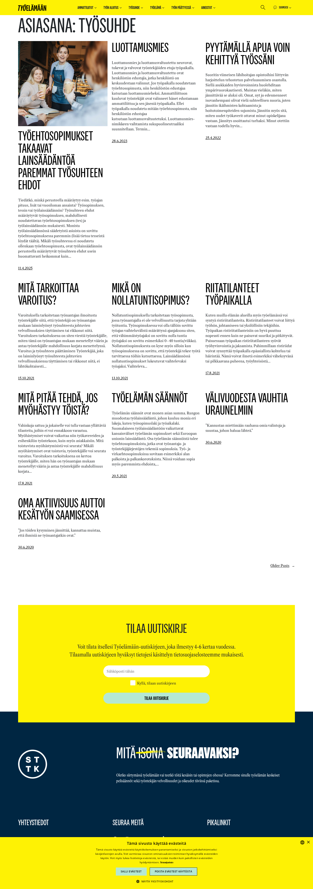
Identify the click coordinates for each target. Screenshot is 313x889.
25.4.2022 (213, 138)
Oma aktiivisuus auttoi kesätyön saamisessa (61, 509)
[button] (156, 881)
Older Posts (282, 566)
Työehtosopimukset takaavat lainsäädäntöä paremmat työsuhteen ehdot (60, 160)
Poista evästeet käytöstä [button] (173, 871)
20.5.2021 (119, 476)
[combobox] (302, 842)
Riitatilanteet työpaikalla (232, 293)
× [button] (308, 842)
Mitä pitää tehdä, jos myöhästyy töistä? (58, 403)
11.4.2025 (25, 268)
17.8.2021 (212, 373)
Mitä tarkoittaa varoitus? (48, 293)
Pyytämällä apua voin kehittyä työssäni (247, 53)
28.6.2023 (119, 141)
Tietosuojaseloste (166, 862)
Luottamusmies (140, 47)
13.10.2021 (120, 378)
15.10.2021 (26, 378)
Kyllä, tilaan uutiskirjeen (156, 683)
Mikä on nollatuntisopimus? (150, 293)
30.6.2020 (213, 442)
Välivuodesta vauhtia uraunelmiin (246, 403)
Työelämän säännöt (150, 397)
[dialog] (156, 863)
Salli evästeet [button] (131, 871)
